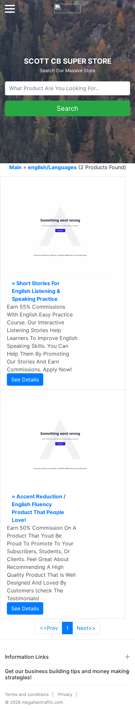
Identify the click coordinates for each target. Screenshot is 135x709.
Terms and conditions (27, 694)
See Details (25, 379)
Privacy (65, 694)
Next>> (86, 628)
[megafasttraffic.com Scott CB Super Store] (67, 6)
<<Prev (49, 628)
